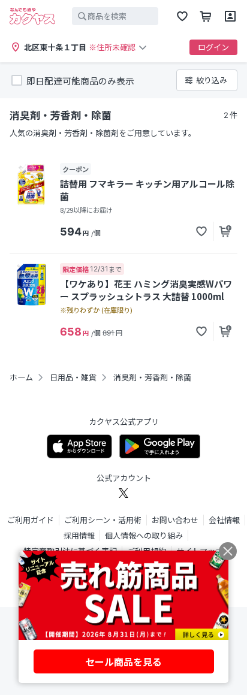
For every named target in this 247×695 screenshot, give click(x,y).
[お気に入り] (182, 16)
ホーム (21, 377)
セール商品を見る (123, 661)
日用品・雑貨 (73, 377)
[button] (201, 231)
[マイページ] (230, 16)
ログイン (213, 47)
